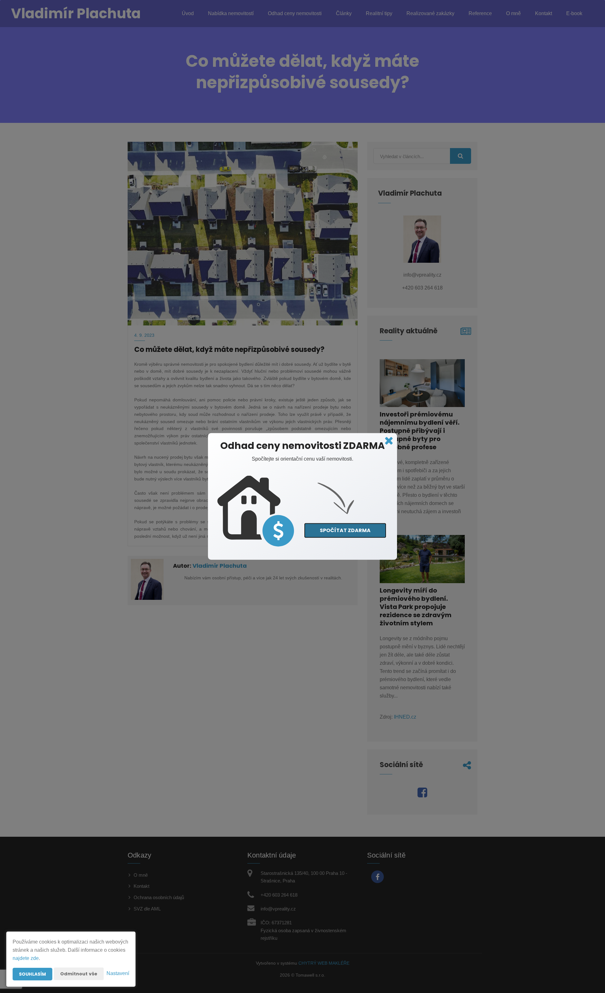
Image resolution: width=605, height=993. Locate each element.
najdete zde (26, 958)
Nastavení (118, 973)
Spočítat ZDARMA (345, 530)
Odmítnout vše (78, 974)
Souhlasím (32, 974)
